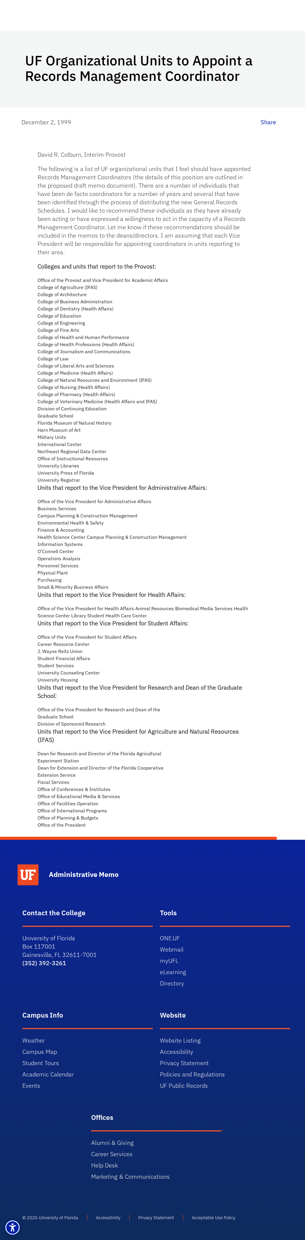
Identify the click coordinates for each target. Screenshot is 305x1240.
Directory (172, 983)
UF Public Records (184, 1086)
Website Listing (180, 1040)
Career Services (112, 1154)
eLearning (173, 972)
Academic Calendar (48, 1074)
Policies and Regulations (192, 1074)
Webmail (171, 949)
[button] (12, 1227)
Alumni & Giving (112, 1143)
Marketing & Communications (130, 1176)
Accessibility (176, 1052)
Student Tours (40, 1063)
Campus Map (39, 1052)
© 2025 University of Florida (50, 1217)
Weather (33, 1040)
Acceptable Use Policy (213, 1217)
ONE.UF (170, 938)
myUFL (169, 961)
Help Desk (104, 1165)
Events (31, 1086)
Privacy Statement (184, 1063)
